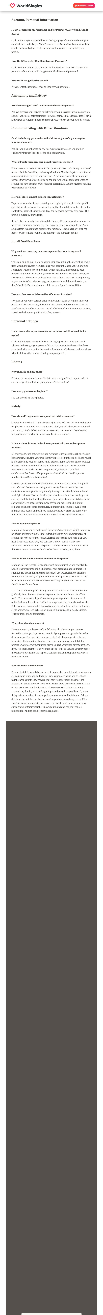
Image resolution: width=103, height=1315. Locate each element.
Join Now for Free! (84, 5)
